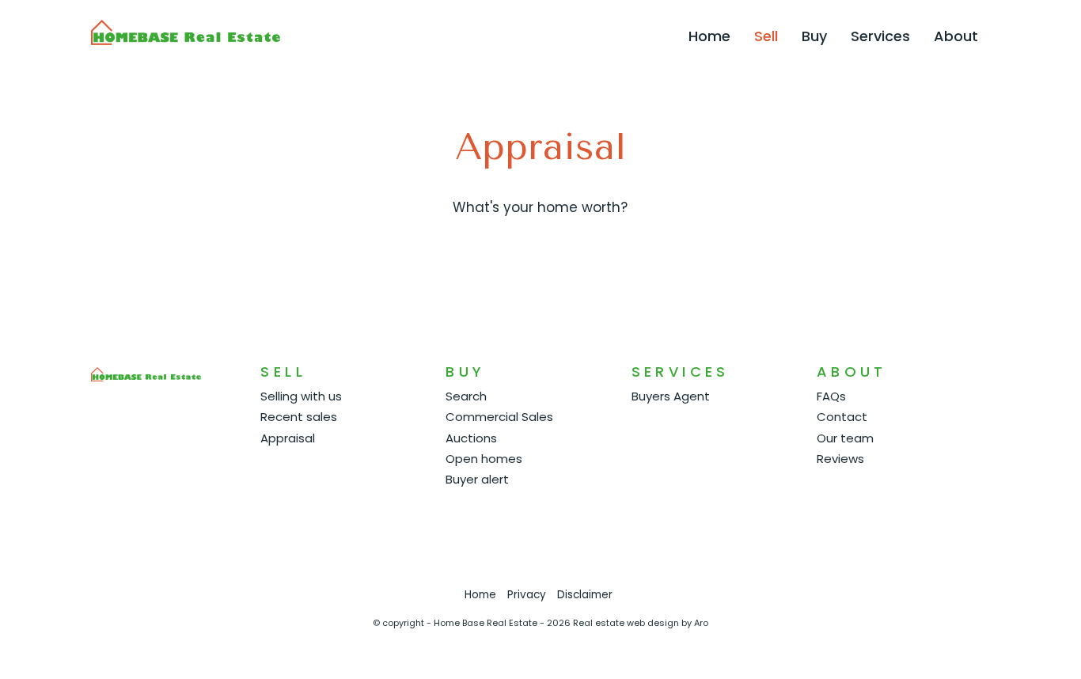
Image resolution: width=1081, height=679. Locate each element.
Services (880, 36)
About (956, 36)
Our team (845, 438)
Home (709, 36)
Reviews (840, 458)
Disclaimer (585, 594)
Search (466, 396)
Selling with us (301, 396)
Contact (842, 416)
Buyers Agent (671, 396)
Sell (766, 36)
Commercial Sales (499, 416)
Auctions (471, 438)
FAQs (831, 396)
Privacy (526, 594)
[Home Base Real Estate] (185, 31)
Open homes (484, 458)
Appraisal (287, 438)
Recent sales (298, 416)
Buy (814, 36)
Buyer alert (477, 479)
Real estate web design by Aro (640, 622)
